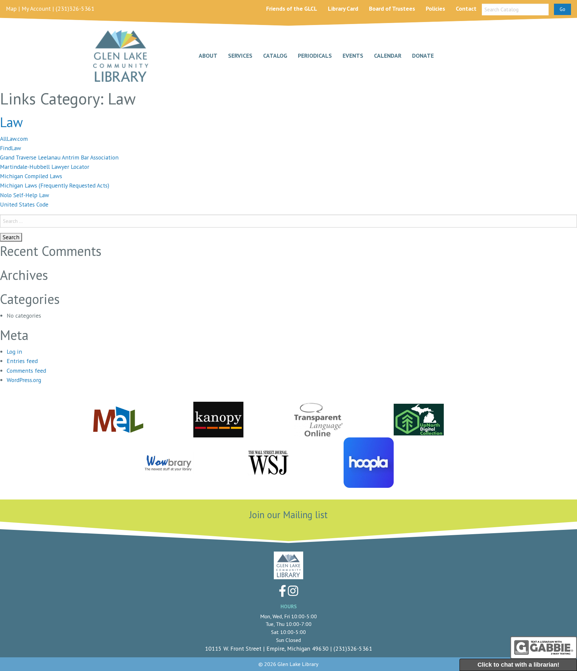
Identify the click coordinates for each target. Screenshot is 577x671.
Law (11, 122)
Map (11, 8)
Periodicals (315, 56)
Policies (435, 8)
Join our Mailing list (288, 515)
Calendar (387, 56)
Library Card (343, 8)
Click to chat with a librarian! (518, 664)
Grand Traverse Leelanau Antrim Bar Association (59, 157)
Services (240, 56)
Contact (466, 8)
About (208, 56)
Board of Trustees (392, 8)
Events (353, 56)
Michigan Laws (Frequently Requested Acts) (54, 185)
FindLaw (10, 148)
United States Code (24, 204)
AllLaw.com (14, 138)
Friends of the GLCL (291, 8)
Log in (14, 351)
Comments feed (26, 370)
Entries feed (22, 361)
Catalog (275, 56)
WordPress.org (24, 380)
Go (562, 9)
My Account (36, 8)
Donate (423, 56)
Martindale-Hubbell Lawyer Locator (44, 167)
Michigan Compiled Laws (31, 176)
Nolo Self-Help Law (24, 195)
